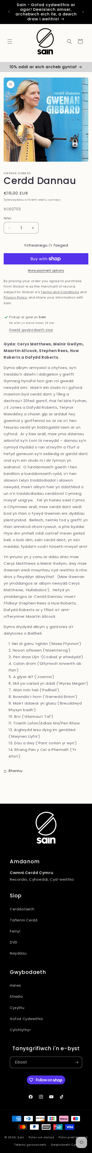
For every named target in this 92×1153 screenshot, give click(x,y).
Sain (20, 1137)
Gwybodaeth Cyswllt (66, 1145)
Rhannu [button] (16, 770)
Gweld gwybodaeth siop (31, 330)
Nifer (8, 218)
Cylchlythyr (20, 1029)
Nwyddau (18, 953)
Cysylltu (17, 1007)
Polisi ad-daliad (41, 1137)
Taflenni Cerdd (23, 920)
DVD (13, 942)
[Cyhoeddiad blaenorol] (9, 11)
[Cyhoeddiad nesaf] (83, 11)
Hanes (15, 985)
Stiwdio (16, 996)
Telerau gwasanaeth (30, 1145)
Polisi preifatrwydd (73, 1137)
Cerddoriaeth (22, 909)
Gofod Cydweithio (26, 1018)
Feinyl (15, 931)
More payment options (46, 270)
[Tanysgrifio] (76, 1062)
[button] (9, 41)
